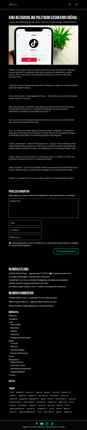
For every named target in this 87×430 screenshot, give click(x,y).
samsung (31, 408)
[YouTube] (41, 423)
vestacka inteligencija (27, 412)
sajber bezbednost (17, 408)
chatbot (22, 395)
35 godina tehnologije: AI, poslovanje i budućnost (29, 277)
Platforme (45, 22)
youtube (68, 412)
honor (50, 399)
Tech (11, 322)
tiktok (67, 408)
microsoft (22, 405)
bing (47, 392)
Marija (11, 306)
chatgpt (32, 395)
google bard (34, 399)
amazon (30, 392)
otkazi (60, 405)
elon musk (43, 395)
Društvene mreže (33, 22)
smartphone (42, 408)
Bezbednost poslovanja (20, 369)
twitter (13, 412)
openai (41, 405)
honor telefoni (61, 399)
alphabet (19, 392)
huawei (72, 399)
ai (12, 392)
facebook (54, 395)
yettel (59, 412)
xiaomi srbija (48, 412)
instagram (52, 402)
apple (39, 392)
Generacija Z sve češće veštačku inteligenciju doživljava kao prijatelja (38, 280)
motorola (32, 405)
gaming (64, 395)
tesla (58, 408)
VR (39, 412)
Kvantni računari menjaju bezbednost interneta (28, 283)
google (23, 399)
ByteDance (65, 392)
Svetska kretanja (55, 22)
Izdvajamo (13, 319)
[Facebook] (36, 423)
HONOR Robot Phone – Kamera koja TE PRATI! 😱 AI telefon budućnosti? (40, 273)
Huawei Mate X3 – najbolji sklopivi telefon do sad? (35, 302)
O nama (12, 375)
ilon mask (40, 402)
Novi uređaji (15, 324)
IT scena (14, 343)
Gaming (13, 331)
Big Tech (14, 346)
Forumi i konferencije (19, 353)
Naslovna (13, 316)
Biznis (11, 341)
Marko (11, 302)
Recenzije (14, 328)
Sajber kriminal (16, 362)
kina (71, 402)
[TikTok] (52, 423)
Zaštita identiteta (69, 22)
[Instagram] (47, 423)
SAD (67, 405)
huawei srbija (29, 402)
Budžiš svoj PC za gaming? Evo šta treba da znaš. (36, 298)
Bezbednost (21, 22)
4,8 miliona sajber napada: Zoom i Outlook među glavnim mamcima (37, 287)
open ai (51, 405)
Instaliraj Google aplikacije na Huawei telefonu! (34, 306)
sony (51, 408)
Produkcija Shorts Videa (20, 338)
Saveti (11, 356)
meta (13, 405)
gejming (13, 399)
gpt (43, 399)
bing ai (55, 392)
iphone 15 (63, 402)
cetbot (13, 395)
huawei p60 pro (15, 402)
